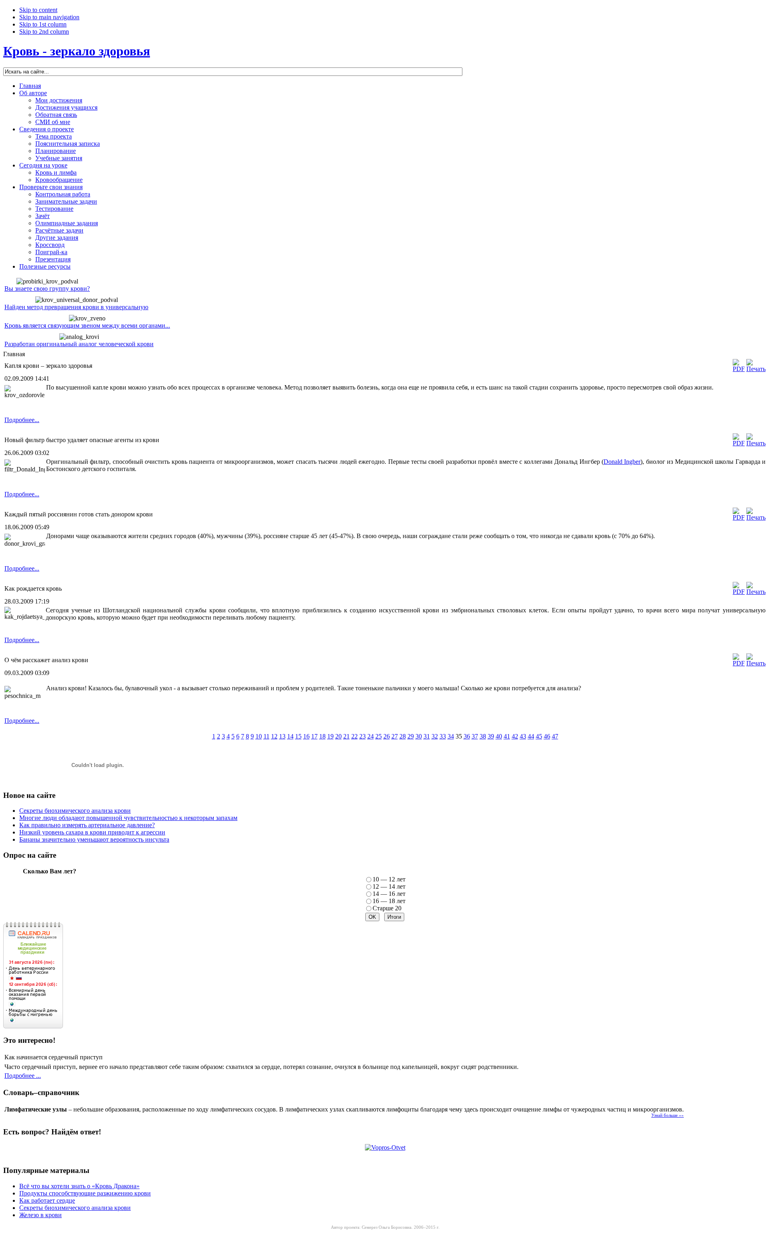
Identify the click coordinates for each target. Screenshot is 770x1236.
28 (402, 736)
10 (258, 736)
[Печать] (756, 368)
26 (386, 736)
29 (410, 736)
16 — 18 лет (389, 900)
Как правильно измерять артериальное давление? (87, 825)
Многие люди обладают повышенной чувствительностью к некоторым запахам (128, 817)
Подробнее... (21, 419)
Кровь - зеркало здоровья (76, 51)
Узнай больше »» (667, 1115)
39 (491, 736)
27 (394, 736)
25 (378, 736)
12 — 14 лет (389, 886)
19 (330, 736)
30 (418, 736)
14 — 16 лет (389, 893)
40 (499, 736)
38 (483, 736)
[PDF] (739, 368)
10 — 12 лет (389, 879)
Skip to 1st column (43, 24)
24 (370, 736)
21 (346, 736)
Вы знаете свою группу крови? (47, 288)
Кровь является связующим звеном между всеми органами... (87, 325)
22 (354, 736)
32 (435, 736)
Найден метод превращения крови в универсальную (76, 307)
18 (322, 736)
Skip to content (38, 9)
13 (282, 736)
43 (523, 736)
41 (507, 736)
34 (451, 736)
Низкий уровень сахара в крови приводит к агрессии (92, 832)
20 (338, 736)
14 (290, 736)
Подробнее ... (22, 1075)
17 (314, 736)
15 (298, 736)
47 (555, 736)
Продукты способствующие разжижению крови (85, 1193)
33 (443, 736)
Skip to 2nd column (44, 31)
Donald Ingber (622, 461)
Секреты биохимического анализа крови (75, 810)
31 (427, 736)
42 (515, 736)
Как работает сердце (47, 1200)
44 (531, 736)
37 (475, 736)
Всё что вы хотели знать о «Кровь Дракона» (79, 1186)
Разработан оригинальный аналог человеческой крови (79, 344)
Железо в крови (40, 1215)
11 (266, 736)
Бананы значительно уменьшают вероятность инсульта (94, 839)
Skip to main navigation (49, 17)
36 (467, 736)
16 (306, 736)
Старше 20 (387, 908)
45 (539, 736)
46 (547, 736)
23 (362, 736)
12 (274, 736)
